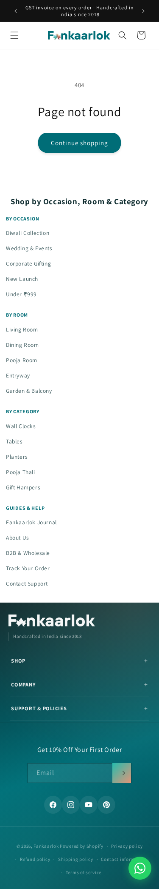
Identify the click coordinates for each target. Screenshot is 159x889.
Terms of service (83, 872)
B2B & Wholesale (28, 553)
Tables (14, 441)
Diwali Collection (27, 233)
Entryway (18, 375)
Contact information (124, 859)
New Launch (22, 279)
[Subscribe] (121, 773)
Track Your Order (28, 568)
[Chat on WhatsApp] (139, 868)
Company (23, 684)
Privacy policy (126, 846)
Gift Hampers (23, 487)
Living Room (22, 329)
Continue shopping (79, 143)
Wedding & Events (29, 248)
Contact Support (27, 583)
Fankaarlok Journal (31, 522)
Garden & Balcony (29, 390)
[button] (14, 35)
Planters (17, 456)
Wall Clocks (21, 426)
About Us (17, 537)
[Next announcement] (143, 11)
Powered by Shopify (81, 846)
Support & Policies (39, 708)
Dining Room (22, 345)
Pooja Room (21, 360)
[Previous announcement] (15, 11)
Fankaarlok (46, 846)
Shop (18, 660)
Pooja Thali (20, 472)
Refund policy (35, 859)
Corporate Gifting (28, 263)
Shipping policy (75, 859)
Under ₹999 (21, 294)
